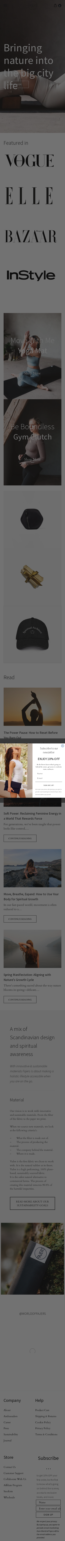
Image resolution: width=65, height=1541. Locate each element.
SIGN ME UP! (49, 785)
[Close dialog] (62, 745)
